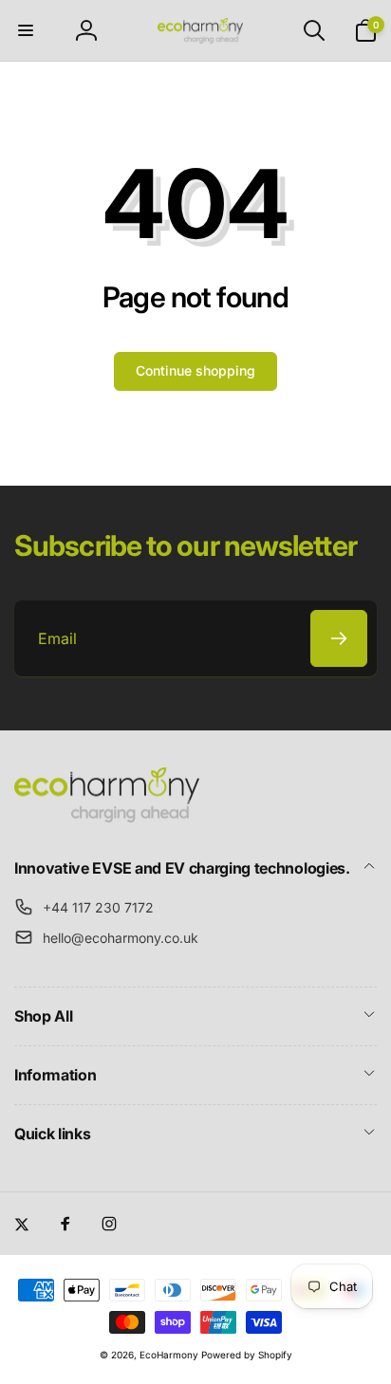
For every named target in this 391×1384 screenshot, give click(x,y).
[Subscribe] (338, 638)
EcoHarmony (169, 1354)
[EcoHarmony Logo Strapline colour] (106, 816)
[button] (26, 30)
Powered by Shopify (246, 1354)
